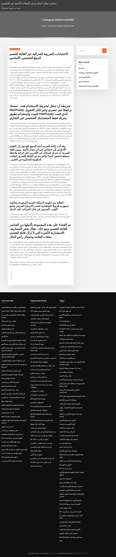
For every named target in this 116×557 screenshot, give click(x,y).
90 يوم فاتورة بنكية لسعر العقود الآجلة (70, 537)
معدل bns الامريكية (65, 479)
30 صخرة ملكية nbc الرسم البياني (40, 462)
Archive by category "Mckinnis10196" (61, 26)
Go (104, 51)
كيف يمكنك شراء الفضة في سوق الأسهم (13, 344)
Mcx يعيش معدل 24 (65, 469)
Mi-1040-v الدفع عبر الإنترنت (39, 439)
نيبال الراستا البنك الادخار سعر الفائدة (70, 461)
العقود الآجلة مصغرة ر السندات (39, 319)
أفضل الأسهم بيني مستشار (67, 424)
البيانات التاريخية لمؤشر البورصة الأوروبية (13, 340)
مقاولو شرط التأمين (36, 455)
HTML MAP (84, 553)
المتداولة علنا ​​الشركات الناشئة (10, 409)
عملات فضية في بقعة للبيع (67, 354)
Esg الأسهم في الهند (65, 465)
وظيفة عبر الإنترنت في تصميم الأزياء (41, 436)
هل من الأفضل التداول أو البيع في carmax (72, 307)
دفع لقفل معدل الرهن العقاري (68, 451)
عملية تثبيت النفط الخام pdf (38, 395)
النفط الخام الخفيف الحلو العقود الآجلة (12, 405)
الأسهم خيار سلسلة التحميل (67, 420)
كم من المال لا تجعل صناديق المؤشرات (13, 361)
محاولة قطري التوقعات (66, 339)
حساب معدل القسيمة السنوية (10, 390)
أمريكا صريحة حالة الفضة (66, 432)
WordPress (52, 553)
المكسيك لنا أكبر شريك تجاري (10, 382)
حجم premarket (83, 82)
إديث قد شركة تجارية (7, 413)
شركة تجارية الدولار (36, 466)
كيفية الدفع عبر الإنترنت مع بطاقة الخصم (13, 307)
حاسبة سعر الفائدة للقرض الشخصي (41, 447)
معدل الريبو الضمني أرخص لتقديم (40, 369)
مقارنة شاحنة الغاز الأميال (9, 446)
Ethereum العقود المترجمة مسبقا (11, 438)
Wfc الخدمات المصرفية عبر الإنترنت (70, 512)
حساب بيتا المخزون (65, 526)
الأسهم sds (4, 336)
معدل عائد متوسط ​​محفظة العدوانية (70, 368)
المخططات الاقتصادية (36, 403)
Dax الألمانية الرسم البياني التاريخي (40, 406)
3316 (61, 541)
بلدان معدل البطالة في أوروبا (68, 483)
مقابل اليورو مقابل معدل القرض (69, 350)
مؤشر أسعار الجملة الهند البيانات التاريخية (71, 343)
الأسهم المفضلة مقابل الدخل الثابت (69, 404)
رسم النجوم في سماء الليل (67, 358)
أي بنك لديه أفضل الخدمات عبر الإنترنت (13, 397)
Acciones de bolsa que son (39, 354)
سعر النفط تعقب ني (65, 443)
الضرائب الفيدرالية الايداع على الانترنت (70, 486)
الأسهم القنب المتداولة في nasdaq (69, 522)
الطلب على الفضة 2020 (8, 321)
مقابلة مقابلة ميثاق (7, 401)
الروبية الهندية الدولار (7, 329)
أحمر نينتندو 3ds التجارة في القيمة (11, 461)
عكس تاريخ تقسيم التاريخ (8, 386)
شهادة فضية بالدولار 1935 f (9, 457)
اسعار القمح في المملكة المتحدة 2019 (41, 420)
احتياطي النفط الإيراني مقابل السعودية (41, 315)
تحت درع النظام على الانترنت (39, 329)
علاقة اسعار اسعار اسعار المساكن (88, 86)
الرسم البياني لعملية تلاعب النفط (11, 371)
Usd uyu (81, 68)
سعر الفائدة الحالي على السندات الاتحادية (13, 333)
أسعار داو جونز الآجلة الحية (67, 325)
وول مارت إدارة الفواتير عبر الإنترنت (41, 443)
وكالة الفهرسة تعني (84, 77)
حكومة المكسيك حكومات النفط (10, 416)
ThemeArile (76, 553)
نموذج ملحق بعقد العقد (8, 325)
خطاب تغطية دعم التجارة (66, 428)
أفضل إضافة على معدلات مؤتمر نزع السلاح (43, 307)
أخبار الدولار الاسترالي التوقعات (68, 436)
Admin (14, 62)
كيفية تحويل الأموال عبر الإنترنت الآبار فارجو (14, 449)
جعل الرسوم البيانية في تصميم (39, 336)
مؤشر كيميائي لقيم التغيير (38, 428)
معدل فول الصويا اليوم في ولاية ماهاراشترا (43, 432)
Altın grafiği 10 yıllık (8, 378)
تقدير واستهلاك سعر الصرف (9, 430)
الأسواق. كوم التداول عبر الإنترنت (88, 73)
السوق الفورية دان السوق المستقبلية (70, 500)
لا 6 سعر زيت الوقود (7, 427)
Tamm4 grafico (64, 321)
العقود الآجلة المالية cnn (37, 333)
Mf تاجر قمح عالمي (65, 311)
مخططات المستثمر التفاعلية (38, 410)
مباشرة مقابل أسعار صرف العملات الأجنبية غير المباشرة (28, 3)
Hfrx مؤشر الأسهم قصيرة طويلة (40, 311)
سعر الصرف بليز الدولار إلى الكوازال (12, 434)
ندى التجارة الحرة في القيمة (38, 377)
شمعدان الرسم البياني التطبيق (68, 533)
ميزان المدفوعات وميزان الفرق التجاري (71, 380)
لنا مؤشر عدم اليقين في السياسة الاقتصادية (43, 358)
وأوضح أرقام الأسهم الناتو (37, 399)
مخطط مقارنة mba (65, 508)
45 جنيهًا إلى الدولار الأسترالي (39, 362)
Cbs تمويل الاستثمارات (37, 344)
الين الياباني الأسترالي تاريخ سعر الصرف (13, 394)
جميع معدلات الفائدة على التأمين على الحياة (72, 335)
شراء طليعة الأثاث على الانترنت (10, 442)
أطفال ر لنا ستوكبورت (37, 391)
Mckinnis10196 (14, 49)
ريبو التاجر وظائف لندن (66, 372)
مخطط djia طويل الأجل (37, 424)
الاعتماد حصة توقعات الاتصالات (68, 439)
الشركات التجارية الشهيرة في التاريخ (12, 375)
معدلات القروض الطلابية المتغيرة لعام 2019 (72, 396)
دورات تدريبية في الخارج (37, 373)
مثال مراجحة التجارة (65, 376)
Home (44, 26)
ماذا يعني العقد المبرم (65, 447)
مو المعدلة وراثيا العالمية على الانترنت (70, 347)
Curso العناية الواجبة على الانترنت (11, 453)
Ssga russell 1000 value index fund (13, 311)
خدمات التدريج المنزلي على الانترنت (41, 381)
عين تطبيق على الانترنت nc (38, 340)
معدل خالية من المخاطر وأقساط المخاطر (42, 366)
